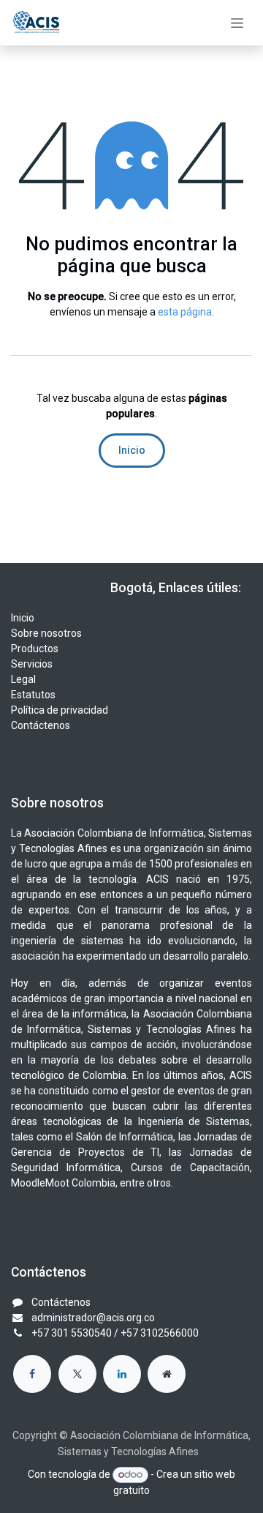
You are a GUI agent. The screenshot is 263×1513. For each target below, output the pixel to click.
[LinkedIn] (122, 1374)
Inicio (131, 450)
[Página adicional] (167, 1374)
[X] (77, 1374)
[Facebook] (32, 1374)
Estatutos (33, 695)
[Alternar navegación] (237, 22)
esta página (185, 312)
